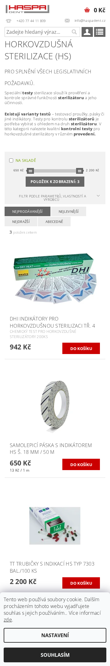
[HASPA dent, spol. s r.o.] (27, 8)
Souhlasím (55, 655)
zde (8, 619)
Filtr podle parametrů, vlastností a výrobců (52, 198)
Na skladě (26, 160)
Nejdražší (21, 221)
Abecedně (54, 221)
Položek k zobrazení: (55, 181)
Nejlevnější (69, 211)
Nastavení (55, 635)
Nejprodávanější (27, 211)
